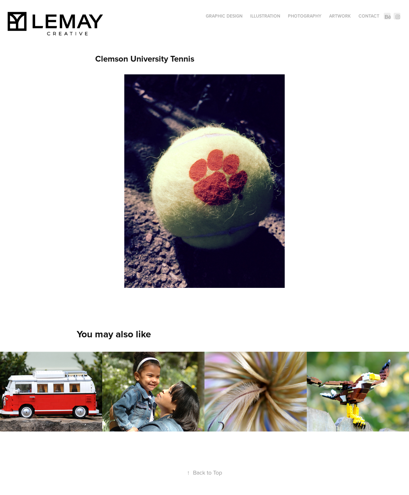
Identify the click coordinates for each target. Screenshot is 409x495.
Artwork (340, 16)
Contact (369, 16)
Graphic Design (224, 16)
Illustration (265, 16)
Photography (304, 16)
